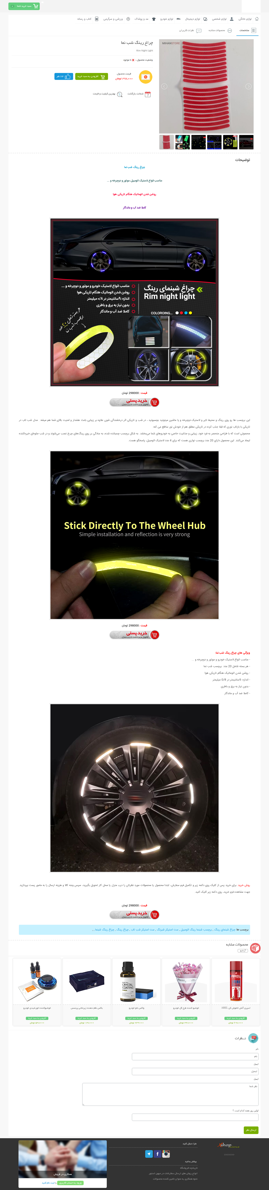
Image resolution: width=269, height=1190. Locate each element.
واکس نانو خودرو (136, 1008)
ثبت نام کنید (48, 1183)
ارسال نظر (251, 1130)
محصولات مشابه (217, 30)
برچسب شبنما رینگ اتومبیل (196, 929)
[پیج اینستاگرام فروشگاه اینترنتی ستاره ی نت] (166, 1154)
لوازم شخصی (219, 19)
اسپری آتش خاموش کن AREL (235, 1008)
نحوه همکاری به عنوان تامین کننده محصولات (175, 1179)
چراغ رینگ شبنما (104, 929)
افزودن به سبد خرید (88, 76)
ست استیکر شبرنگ (167, 929)
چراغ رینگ (122, 929)
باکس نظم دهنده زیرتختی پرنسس (87, 1008)
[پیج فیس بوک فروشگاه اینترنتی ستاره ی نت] (157, 1154)
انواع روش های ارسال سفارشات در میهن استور (173, 1173)
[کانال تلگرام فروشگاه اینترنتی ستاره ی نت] (149, 1154)
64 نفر (60, 76)
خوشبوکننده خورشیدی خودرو (37, 1008)
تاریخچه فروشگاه (189, 1168)
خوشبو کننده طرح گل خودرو (186, 1008)
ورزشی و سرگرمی (113, 19)
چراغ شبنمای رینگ (224, 929)
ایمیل (256, 1064)
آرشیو (243, 950)
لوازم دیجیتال (192, 19)
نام (257, 1049)
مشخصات (244, 30)
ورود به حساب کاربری (70, 1183)
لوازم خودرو (166, 19)
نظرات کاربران (186, 30)
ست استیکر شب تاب (142, 929)
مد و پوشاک (141, 19)
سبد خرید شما (24, 6)
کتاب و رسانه (84, 19)
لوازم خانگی (245, 19)
